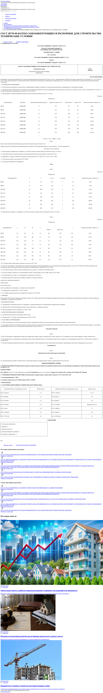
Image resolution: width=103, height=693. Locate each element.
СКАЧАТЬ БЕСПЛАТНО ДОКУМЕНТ (26, 445)
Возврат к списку (8, 42)
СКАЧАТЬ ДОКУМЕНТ (22, 42)
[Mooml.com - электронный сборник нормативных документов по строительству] (5, 1)
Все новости (4, 519)
